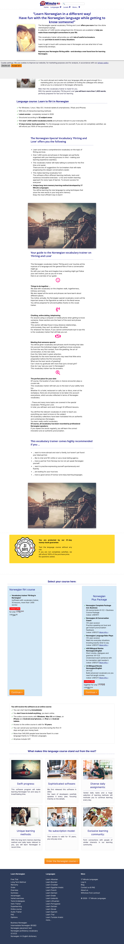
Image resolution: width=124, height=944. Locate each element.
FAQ (12, 915)
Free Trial (14, 879)
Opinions (14, 917)
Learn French (51, 890)
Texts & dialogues (18, 901)
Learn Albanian (52, 879)
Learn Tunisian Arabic (54, 917)
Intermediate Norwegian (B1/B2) (23, 925)
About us (84, 890)
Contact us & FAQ (88, 887)
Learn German (51, 893)
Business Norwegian (19, 923)
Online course (16, 909)
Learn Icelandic (52, 898)
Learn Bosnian (51, 882)
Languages (54, 7)
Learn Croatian (52, 885)
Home (46, 7)
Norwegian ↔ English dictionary (23, 936)
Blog (82, 885)
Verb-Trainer (16, 904)
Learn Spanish (51, 912)
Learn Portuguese (53, 904)
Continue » (16, 692)
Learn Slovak (51, 909)
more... (48, 920)
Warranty (14, 885)
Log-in (83, 882)
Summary (14, 893)
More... (75, 7)
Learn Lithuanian (52, 901)
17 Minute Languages (89, 879)
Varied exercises (17, 898)
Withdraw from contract (90, 893)
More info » (103, 632)
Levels (65, 7)
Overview (14, 890)
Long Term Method (18, 882)
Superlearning (16, 906)
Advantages (15, 896)
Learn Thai (50, 915)
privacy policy (103, 63)
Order (13, 887)
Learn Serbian (51, 906)
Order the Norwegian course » (62, 861)
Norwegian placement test (21, 928)
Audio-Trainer (16, 912)
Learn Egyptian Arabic (54, 887)
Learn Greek (51, 896)
